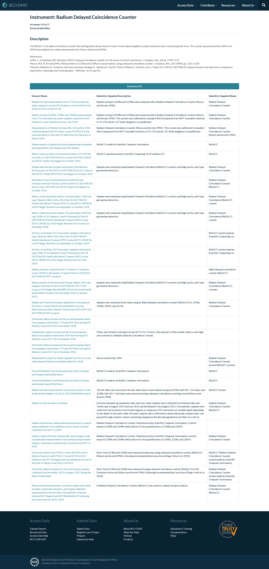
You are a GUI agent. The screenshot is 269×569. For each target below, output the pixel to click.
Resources (228, 5)
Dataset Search (38, 528)
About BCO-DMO (133, 528)
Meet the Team (131, 532)
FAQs (173, 535)
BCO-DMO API (38, 539)
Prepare (81, 535)
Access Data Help (39, 535)
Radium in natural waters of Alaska (49, 403)
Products (128, 539)
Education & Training (181, 528)
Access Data (185, 5)
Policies (128, 535)
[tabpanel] (134, 298)
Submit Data (83, 528)
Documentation (178, 532)
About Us (248, 5)
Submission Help (85, 539)
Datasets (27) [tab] (134, 86)
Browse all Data (38, 532)
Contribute (208, 5)
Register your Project (88, 532)
